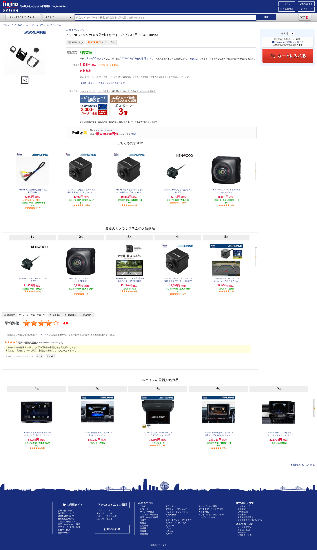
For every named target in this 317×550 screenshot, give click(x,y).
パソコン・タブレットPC (177, 512)
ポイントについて (104, 513)
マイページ (306, 9)
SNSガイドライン (245, 535)
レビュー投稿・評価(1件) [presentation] (34, 315)
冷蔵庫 (143, 520)
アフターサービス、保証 (69, 527)
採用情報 (242, 509)
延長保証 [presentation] (57, 315)
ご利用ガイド (306, 3)
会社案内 (242, 514)
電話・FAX (171, 525)
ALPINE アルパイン (75, 30)
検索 (266, 17)
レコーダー (145, 509)
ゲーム (169, 528)
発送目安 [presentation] (72, 315)
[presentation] (9, 314)
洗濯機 (143, 528)
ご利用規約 (243, 512)
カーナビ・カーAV (34, 25)
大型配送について (66, 519)
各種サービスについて (106, 516)
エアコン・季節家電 (149, 514)
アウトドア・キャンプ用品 (211, 509)
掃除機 (143, 531)
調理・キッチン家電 (149, 517)
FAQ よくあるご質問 (114, 504)
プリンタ (170, 517)
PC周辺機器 (171, 514)
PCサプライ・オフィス (176, 523)
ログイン (287, 3)
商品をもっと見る (303, 464)
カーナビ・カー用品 (208, 506)
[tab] (9, 314)
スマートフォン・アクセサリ (179, 520)
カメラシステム (54, 25)
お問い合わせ (112, 529)
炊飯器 (143, 523)
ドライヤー (171, 506)
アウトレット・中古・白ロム (212, 514)
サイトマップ (244, 506)
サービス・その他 (207, 517)
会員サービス (64, 532)
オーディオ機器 (147, 512)
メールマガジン (245, 527)
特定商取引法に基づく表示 (250, 520)
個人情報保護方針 (246, 517)
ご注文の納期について (68, 521)
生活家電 (144, 525)
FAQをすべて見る (104, 519)
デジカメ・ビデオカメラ (177, 509)
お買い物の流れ (65, 510)
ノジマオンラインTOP (12, 25)
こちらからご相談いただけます (288, 42)
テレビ (143, 506)
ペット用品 (204, 512)
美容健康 (144, 534)
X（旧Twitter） (244, 530)
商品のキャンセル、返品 (69, 524)
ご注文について (103, 510)
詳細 (134, 134)
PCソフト (170, 534)
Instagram (242, 532)
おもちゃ (170, 531)
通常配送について (66, 516)
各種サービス (64, 530)
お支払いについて (66, 513)
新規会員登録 (287, 9)
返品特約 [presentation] (87, 315)
